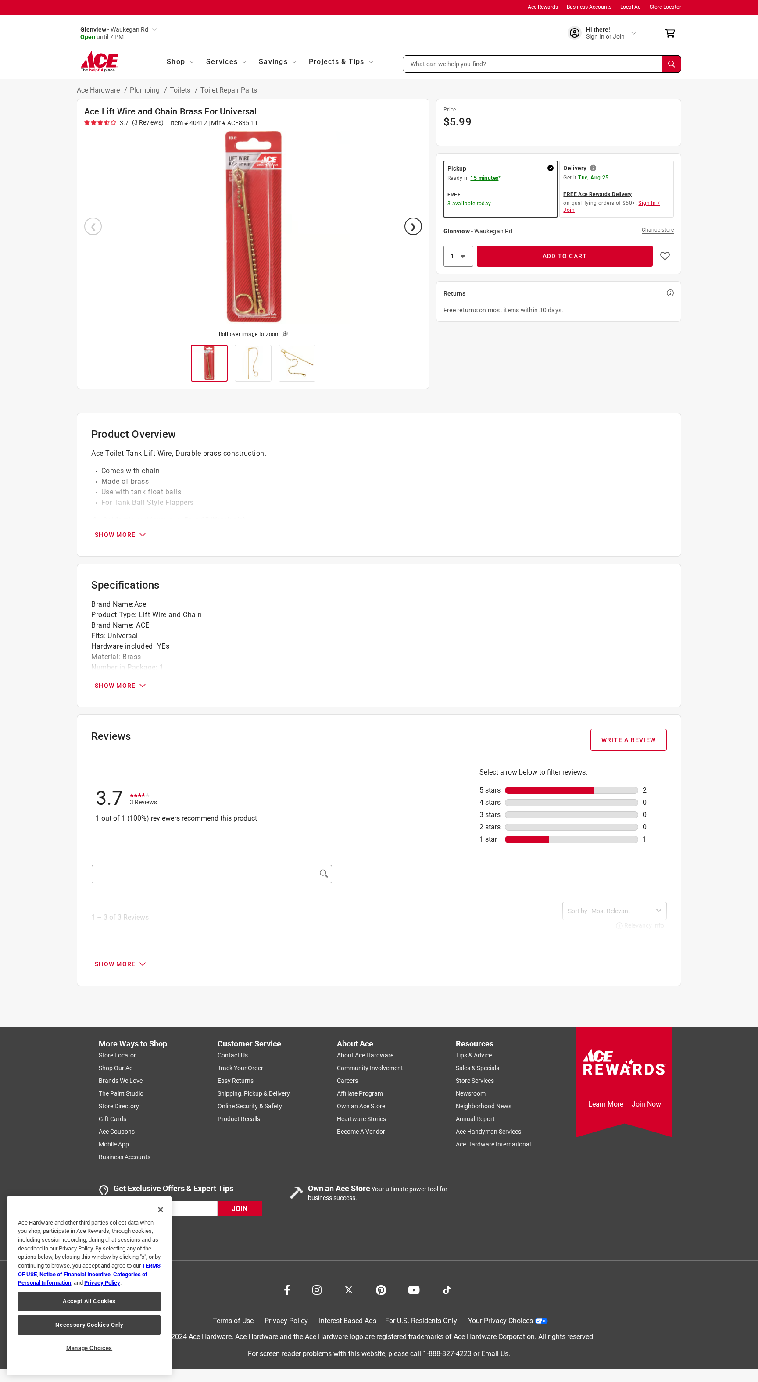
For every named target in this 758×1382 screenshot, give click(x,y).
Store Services (475, 1080)
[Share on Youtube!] (414, 1289)
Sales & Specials (477, 1067)
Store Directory (119, 1106)
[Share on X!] (348, 1289)
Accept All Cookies (89, 1301)
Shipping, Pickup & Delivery (254, 1093)
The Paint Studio (121, 1093)
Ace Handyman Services (488, 1131)
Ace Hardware (99, 90)
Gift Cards (112, 1118)
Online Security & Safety (250, 1106)
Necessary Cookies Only (89, 1324)
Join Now (646, 1104)
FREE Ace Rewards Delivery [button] (597, 194)
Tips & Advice (474, 1055)
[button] (542, 64)
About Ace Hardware (365, 1055)
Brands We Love (121, 1080)
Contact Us (233, 1055)
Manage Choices (89, 1348)
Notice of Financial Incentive (75, 1274)
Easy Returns (236, 1080)
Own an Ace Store (361, 1106)
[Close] (160, 1209)
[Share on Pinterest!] (381, 1289)
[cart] (672, 33)
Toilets (181, 90)
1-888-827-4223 (447, 1353)
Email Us (494, 1353)
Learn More (605, 1104)
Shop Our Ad (116, 1067)
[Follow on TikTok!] (447, 1289)
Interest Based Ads (347, 1321)
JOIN (239, 1208)
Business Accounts (589, 7)
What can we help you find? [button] (448, 63)
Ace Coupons (117, 1131)
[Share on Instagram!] (317, 1289)
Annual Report (475, 1118)
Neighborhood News (483, 1106)
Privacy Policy (286, 1321)
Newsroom (471, 1093)
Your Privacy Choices (500, 1321)
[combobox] (622, 910)
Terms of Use (233, 1321)
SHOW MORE (115, 534)
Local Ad (630, 7)
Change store (658, 230)
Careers (347, 1080)
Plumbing (145, 90)
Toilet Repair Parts (228, 90)
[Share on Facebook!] (287, 1289)
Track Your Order (240, 1067)
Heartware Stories (361, 1118)
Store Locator (665, 7)
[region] (89, 1285)
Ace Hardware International (493, 1144)
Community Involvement (370, 1067)
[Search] (671, 64)
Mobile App (114, 1144)
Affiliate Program (360, 1093)
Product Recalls (239, 1118)
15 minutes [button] (484, 178)
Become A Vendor (361, 1131)
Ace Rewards (543, 7)
